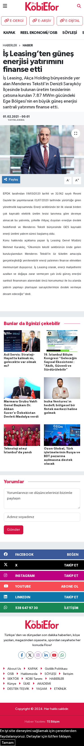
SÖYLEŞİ (69, 33)
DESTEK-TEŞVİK (18, 688)
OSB (10, 674)
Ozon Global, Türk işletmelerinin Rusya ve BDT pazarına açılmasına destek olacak (62, 456)
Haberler (10, 45)
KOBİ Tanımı (34, 678)
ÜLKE (26, 683)
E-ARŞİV (44, 21)
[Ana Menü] (5, 6)
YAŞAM (41, 688)
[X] (30, 655)
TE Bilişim (53, 721)
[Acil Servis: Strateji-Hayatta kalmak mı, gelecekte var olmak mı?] (22, 341)
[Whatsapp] (62, 655)
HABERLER (57, 678)
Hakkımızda (29, 674)
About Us (14, 668)
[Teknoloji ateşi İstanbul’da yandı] (22, 435)
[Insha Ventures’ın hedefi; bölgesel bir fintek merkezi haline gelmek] (62, 388)
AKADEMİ (44, 683)
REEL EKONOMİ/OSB (38, 33)
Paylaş (13, 179)
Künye (11, 683)
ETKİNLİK (60, 688)
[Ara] (79, 6)
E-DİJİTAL (72, 21)
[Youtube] (54, 655)
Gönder (13, 530)
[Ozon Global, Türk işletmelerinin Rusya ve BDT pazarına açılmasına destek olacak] (62, 435)
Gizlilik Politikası (56, 668)
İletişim (68, 674)
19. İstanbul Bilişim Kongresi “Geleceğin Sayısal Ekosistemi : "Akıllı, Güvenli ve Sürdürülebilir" (60, 362)
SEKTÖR (13, 678)
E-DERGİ (17, 21)
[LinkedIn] (46, 655)
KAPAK (9, 33)
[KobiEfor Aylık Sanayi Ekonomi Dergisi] (42, 6)
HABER (28, 45)
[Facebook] (22, 655)
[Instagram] (38, 655)
